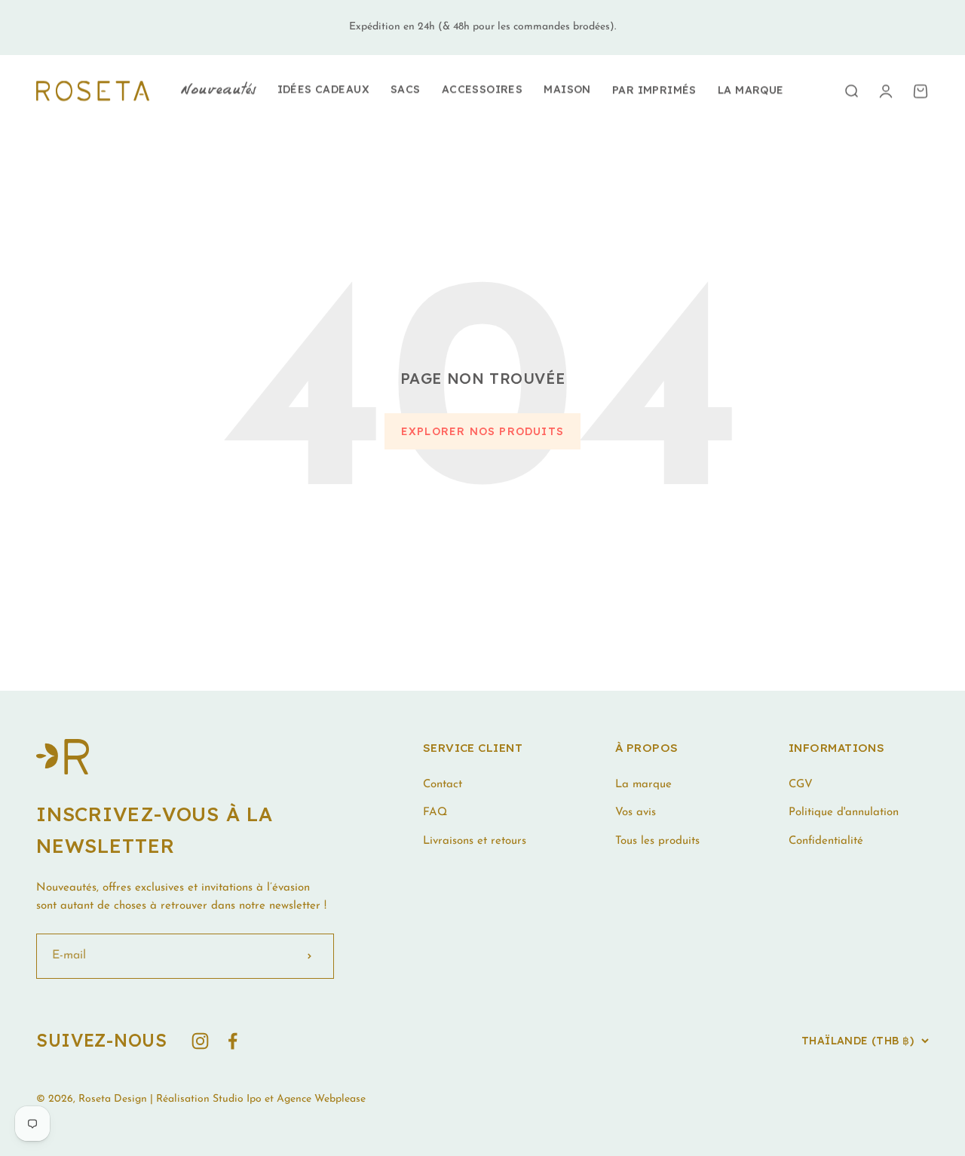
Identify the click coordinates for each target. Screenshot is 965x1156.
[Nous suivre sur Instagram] (200, 1041)
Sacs (406, 89)
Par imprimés (654, 90)
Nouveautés (218, 90)
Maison (567, 89)
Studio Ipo (237, 1099)
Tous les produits (657, 841)
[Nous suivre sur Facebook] (232, 1041)
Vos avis (635, 812)
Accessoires (482, 89)
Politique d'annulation (844, 812)
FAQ (435, 812)
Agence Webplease (321, 1099)
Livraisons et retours (474, 841)
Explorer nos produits (482, 431)
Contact (442, 784)
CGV (801, 784)
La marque (751, 90)
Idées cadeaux (323, 89)
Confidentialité (826, 841)
